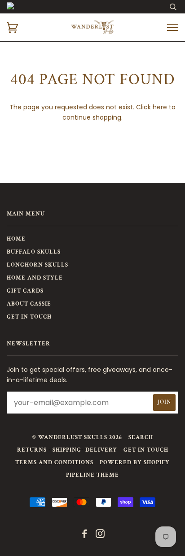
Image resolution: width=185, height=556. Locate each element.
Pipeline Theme (92, 475)
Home (16, 239)
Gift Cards (25, 291)
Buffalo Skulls (34, 252)
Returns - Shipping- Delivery (67, 450)
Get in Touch (29, 317)
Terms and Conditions (54, 462)
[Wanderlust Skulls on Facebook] (84, 535)
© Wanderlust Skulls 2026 (77, 437)
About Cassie (29, 304)
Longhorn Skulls (37, 265)
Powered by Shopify (135, 462)
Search (140, 437)
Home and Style (35, 278)
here (160, 107)
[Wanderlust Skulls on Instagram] (100, 535)
